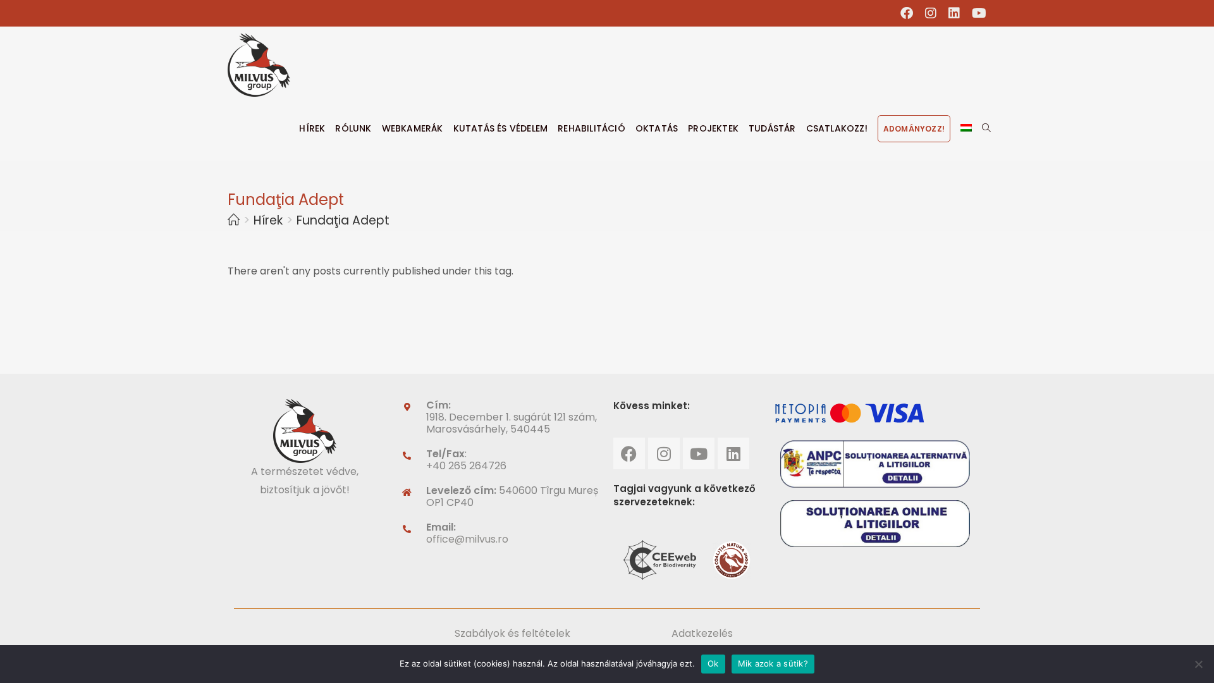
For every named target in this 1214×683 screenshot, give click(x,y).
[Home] (234, 220)
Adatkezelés (702, 633)
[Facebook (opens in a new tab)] (907, 13)
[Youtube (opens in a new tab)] (976, 13)
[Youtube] (698, 453)
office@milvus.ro (467, 539)
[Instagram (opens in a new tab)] (931, 13)
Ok (713, 663)
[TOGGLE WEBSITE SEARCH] (986, 128)
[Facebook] (629, 453)
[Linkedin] (733, 453)
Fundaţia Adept (343, 220)
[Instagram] (664, 453)
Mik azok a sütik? (773, 663)
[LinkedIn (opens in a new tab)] (954, 13)
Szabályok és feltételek (512, 633)
